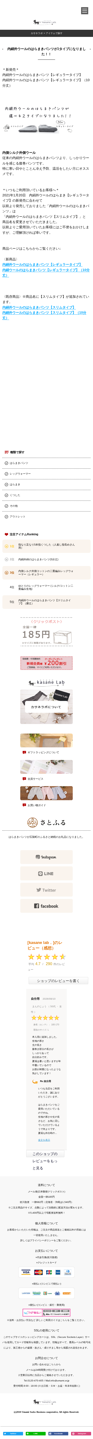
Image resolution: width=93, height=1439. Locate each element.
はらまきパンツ (19, 462)
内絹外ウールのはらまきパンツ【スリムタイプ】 (39, 307)
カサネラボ (37, 33)
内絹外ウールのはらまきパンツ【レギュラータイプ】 (42, 264)
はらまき (15, 484)
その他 (14, 505)
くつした (15, 495)
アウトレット (18, 516)
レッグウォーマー (20, 473)
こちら (63, 1320)
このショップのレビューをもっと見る (44, 1161)
